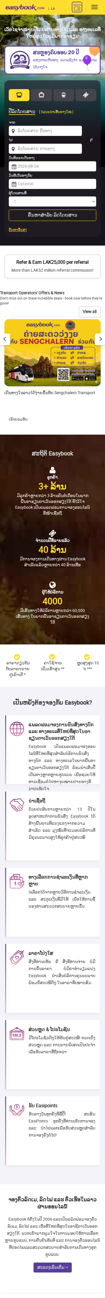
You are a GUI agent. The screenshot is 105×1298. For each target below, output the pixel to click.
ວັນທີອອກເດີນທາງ (22, 158)
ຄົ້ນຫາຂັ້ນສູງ (18, 230)
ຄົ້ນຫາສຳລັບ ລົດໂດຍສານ (52, 215)
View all (90, 311)
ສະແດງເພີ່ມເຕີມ (51, 1267)
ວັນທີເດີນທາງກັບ (20, 175)
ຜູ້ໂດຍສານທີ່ (18, 193)
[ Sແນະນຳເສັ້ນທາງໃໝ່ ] (56, 112)
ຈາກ (12, 122)
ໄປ (11, 140)
